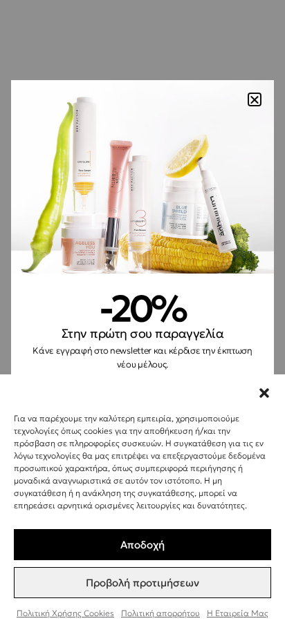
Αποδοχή (142, 544)
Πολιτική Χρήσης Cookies (65, 613)
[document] (142, 316)
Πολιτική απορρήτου (160, 613)
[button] (264, 392)
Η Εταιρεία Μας (237, 613)
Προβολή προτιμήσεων (142, 582)
